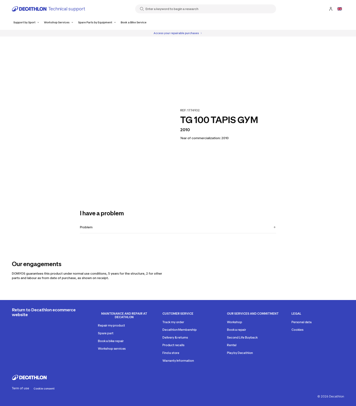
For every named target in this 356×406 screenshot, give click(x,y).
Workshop (234, 322)
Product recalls (173, 345)
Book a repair (236, 330)
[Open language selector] (339, 8)
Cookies (297, 330)
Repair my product (111, 325)
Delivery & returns (175, 337)
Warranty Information (178, 360)
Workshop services (112, 348)
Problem (86, 227)
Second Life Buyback (242, 337)
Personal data (301, 322)
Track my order (173, 322)
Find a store (170, 353)
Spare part (105, 333)
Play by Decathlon (240, 353)
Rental (231, 345)
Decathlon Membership (179, 330)
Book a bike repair (111, 341)
